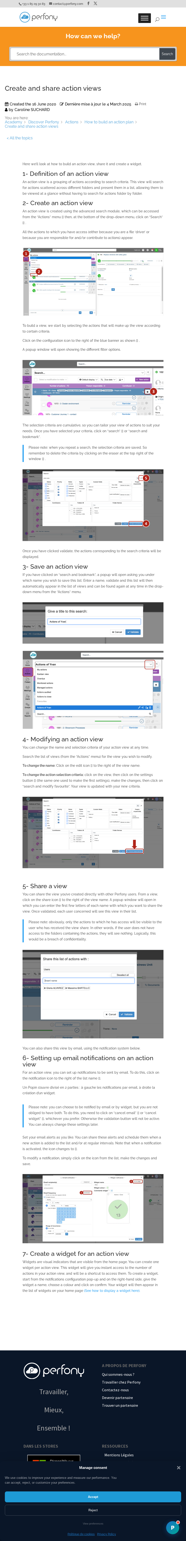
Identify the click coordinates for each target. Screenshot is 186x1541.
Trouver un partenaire (120, 1405)
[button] (178, 1467)
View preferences (93, 1523)
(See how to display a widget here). (112, 1291)
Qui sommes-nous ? (118, 1374)
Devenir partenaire (117, 1397)
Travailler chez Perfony (121, 1382)
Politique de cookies (81, 1534)
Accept (93, 1497)
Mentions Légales (119, 1454)
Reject (93, 1510)
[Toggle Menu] (144, 18)
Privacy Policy (106, 1534)
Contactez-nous (115, 1389)
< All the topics (20, 138)
